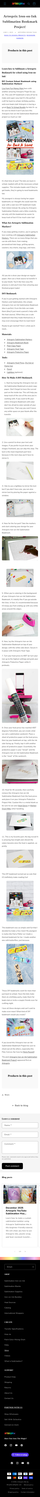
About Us (8, 1393)
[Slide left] (14, 1251)
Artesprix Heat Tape (15, 349)
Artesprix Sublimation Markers (19, 339)
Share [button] (7, 1095)
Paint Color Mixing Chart (14, 1339)
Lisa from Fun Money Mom (13, 88)
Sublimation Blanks (12, 1286)
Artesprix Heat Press (15, 363)
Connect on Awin (11, 1425)
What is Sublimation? (13, 1361)
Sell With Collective (12, 1419)
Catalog (7, 1308)
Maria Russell (28, 1052)
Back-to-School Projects (15, 35)
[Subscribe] (32, 1267)
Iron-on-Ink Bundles (13, 1297)
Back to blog (21, 1105)
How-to (7, 1334)
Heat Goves (23, 805)
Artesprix (6, 1063)
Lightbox (11, 372)
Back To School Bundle (16, 107)
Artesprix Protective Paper (18, 352)
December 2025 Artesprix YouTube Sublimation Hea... (16, 1211)
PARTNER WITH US (13, 1407)
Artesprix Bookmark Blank (17, 342)
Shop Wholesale (11, 1414)
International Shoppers (14, 1313)
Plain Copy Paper (14, 346)
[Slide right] (25, 1251)
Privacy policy (14, 1488)
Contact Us (8, 1398)
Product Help (10, 1377)
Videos (7, 1356)
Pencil (9, 369)
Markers (19, 38)
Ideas (6, 1350)
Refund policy (28, 1485)
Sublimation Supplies (13, 1291)
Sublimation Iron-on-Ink (14, 1281)
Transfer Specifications (13, 1329)
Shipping (8, 1382)
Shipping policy (13, 1492)
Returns (7, 1387)
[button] (5, 3)
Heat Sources (10, 1302)
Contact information (27, 1492)
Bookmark (31, 35)
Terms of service (27, 1488)
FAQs (6, 1345)
